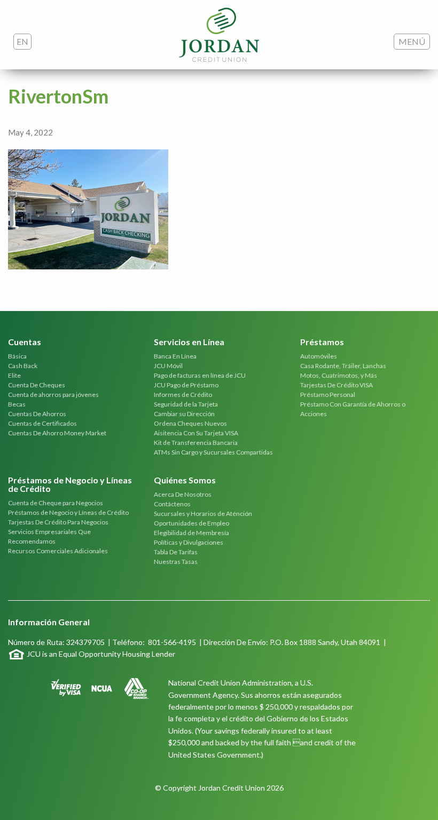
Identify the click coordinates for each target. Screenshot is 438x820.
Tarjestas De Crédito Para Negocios (58, 522)
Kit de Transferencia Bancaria (196, 443)
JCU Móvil (168, 366)
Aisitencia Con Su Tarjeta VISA (196, 433)
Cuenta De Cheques (36, 385)
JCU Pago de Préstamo (186, 385)
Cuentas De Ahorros (37, 414)
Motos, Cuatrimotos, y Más (338, 375)
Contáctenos (172, 504)
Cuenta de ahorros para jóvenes (53, 395)
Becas (17, 404)
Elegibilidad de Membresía (191, 533)
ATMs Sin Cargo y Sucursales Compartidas (213, 452)
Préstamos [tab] (322, 342)
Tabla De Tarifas (176, 552)
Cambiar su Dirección (184, 414)
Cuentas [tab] (24, 342)
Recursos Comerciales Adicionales (58, 551)
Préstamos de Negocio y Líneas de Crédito (68, 512)
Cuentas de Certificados (42, 423)
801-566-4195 (172, 642)
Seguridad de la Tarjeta (186, 404)
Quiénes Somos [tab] (185, 480)
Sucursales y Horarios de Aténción (203, 513)
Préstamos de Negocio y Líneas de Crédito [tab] (70, 484)
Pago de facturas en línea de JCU (200, 375)
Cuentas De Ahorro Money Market (57, 433)
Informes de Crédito (183, 395)
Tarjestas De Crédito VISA (336, 385)
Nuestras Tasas (176, 562)
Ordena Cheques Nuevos (190, 423)
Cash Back (22, 366)
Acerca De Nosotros (183, 494)
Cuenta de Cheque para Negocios (55, 503)
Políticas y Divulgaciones (188, 542)
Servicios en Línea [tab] (189, 342)
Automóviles (318, 356)
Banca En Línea (175, 356)
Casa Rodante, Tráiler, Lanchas (343, 366)
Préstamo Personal (327, 395)
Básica (17, 356)
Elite (14, 375)
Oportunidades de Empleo (191, 523)
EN (22, 41)
